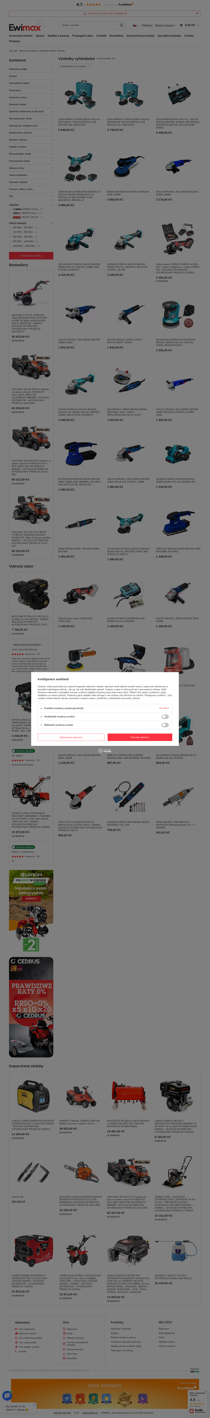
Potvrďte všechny (140, 737)
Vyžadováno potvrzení (71, 737)
